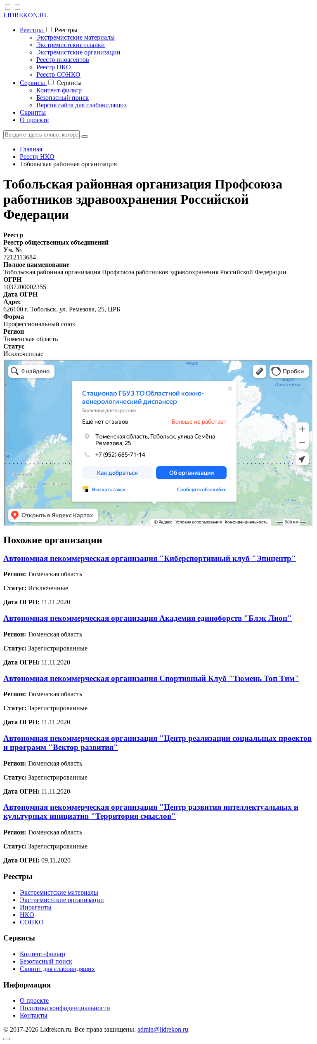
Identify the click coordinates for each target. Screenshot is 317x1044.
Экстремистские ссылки (70, 44)
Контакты (33, 1015)
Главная (31, 149)
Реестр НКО (53, 67)
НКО (27, 914)
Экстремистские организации (78, 52)
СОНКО (32, 922)
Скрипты (33, 112)
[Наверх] (6, 1039)
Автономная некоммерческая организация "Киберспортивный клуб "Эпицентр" (149, 558)
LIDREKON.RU (26, 15)
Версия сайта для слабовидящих (81, 104)
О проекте (34, 119)
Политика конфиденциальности (65, 1007)
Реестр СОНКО (58, 74)
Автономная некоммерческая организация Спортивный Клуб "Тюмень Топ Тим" (151, 678)
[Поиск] (84, 136)
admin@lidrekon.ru (162, 1029)
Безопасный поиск (62, 97)
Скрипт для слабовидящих (57, 968)
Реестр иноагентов (62, 59)
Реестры (32, 29)
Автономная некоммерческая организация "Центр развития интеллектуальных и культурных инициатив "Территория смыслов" (150, 811)
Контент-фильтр (59, 90)
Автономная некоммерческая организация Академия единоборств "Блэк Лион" (147, 618)
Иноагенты (36, 907)
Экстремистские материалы (75, 37)
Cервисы (33, 82)
